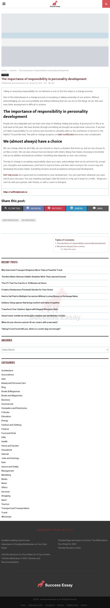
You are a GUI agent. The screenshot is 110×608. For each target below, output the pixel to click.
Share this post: (70, 249)
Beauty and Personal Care (13, 383)
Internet (5, 454)
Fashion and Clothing (11, 425)
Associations (7, 375)
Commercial (7, 404)
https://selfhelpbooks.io (15, 192)
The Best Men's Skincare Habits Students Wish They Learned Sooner (33, 277)
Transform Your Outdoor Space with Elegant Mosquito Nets (29, 309)
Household (6, 450)
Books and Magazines (11, 395)
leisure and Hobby (9, 467)
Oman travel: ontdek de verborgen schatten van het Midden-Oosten (33, 316)
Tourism (5, 504)
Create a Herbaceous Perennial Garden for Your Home (27, 290)
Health (4, 441)
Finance (5, 429)
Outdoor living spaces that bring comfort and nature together (30, 303)
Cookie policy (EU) (35, 605)
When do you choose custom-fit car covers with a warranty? (29, 322)
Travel (4, 512)
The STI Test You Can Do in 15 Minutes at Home (23, 283)
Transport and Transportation (15, 508)
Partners (60, 605)
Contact (84, 605)
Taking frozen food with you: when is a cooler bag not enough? (31, 329)
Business (5, 400)
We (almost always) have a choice (71, 246)
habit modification (66, 134)
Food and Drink (8, 433)
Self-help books (10, 175)
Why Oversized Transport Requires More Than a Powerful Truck (31, 270)
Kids (3, 462)
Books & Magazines (10, 391)
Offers (4, 487)
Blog (3, 387)
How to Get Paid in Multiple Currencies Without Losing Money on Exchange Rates (39, 296)
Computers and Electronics (14, 408)
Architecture (7, 370)
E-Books (5, 75)
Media (4, 479)
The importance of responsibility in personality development (81, 243)
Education (6, 416)
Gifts (3, 437)
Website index (72, 605)
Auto (3, 379)
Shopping (5, 496)
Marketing (6, 475)
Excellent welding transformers (15, 540)
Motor (4, 483)
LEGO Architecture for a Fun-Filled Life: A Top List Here (25, 554)
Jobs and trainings (10, 458)
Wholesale (6, 517)
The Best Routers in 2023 (69, 548)
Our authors (50, 605)
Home (23, 605)
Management (7, 471)
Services (5, 492)
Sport (4, 500)
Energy (4, 420)
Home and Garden (10, 446)
